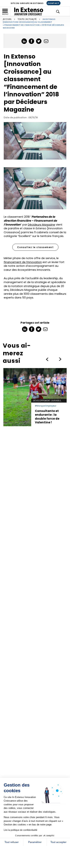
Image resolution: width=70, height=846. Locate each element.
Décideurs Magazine (41, 224)
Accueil (7, 19)
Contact (54, 3)
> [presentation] (47, 359)
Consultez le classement (35, 247)
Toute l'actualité (27, 19)
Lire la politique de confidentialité (20, 830)
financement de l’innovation (23, 262)
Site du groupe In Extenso (27, 3)
